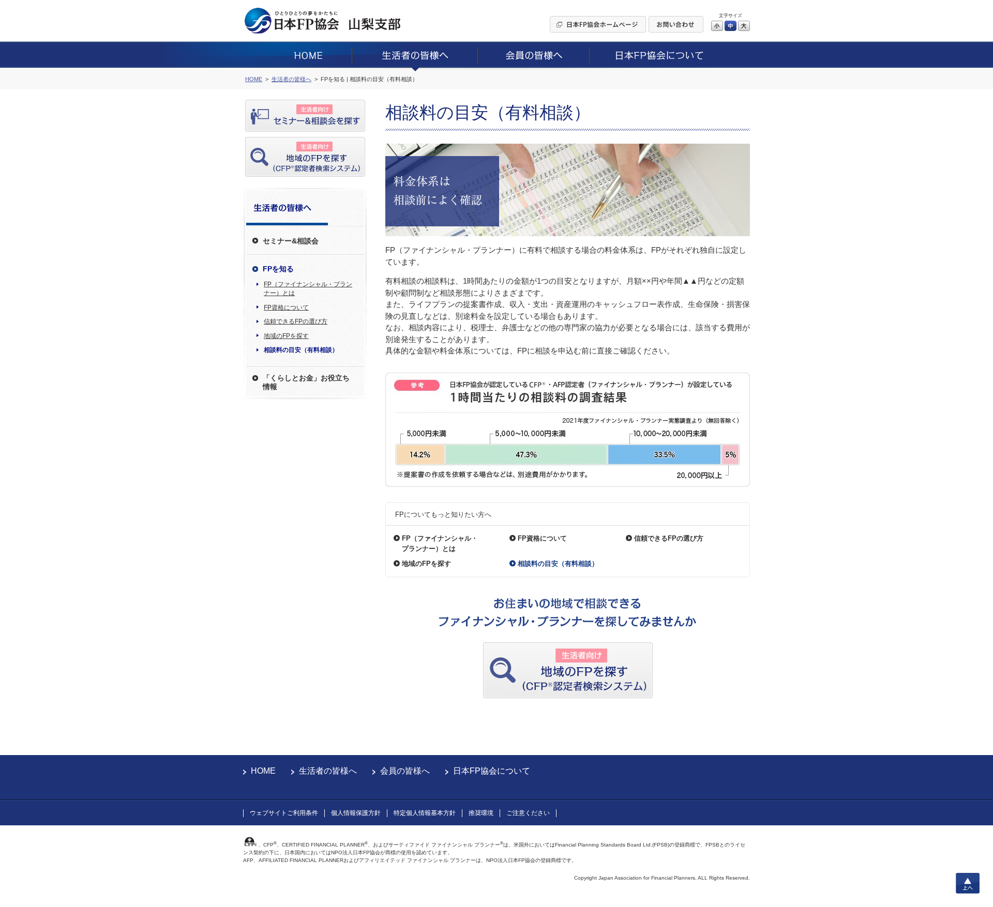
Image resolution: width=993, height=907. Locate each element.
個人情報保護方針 (356, 813)
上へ (967, 883)
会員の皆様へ (405, 770)
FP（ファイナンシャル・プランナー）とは (308, 289)
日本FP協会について (491, 770)
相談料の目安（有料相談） (301, 349)
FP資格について (286, 307)
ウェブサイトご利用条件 (284, 813)
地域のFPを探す (286, 336)
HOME (263, 770)
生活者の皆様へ (328, 770)
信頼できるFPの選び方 (295, 321)
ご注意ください (528, 813)
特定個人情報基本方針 (425, 813)
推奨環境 (481, 813)
